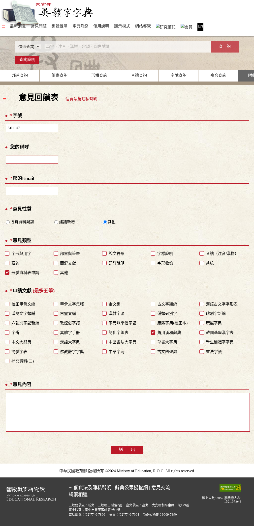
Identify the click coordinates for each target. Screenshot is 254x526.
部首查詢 (20, 75)
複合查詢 (218, 75)
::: (3, 26)
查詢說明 (27, 59)
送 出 (127, 449)
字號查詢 (179, 75)
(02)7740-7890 (95, 514)
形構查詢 (99, 75)
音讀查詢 (139, 75)
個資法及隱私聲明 (81, 99)
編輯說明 (59, 26)
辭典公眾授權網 (131, 487)
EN (200, 26)
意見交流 (160, 487)
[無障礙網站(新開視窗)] (230, 487)
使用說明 (101, 26)
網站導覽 (143, 26)
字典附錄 (80, 26)
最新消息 (18, 26)
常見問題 (39, 26)
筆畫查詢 (59, 75)
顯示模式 (122, 26)
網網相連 (78, 494)
